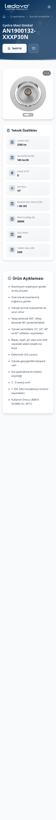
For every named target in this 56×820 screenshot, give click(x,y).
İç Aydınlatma (17, 16)
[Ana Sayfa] (4, 16)
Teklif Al (17, 48)
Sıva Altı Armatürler (39, 16)
